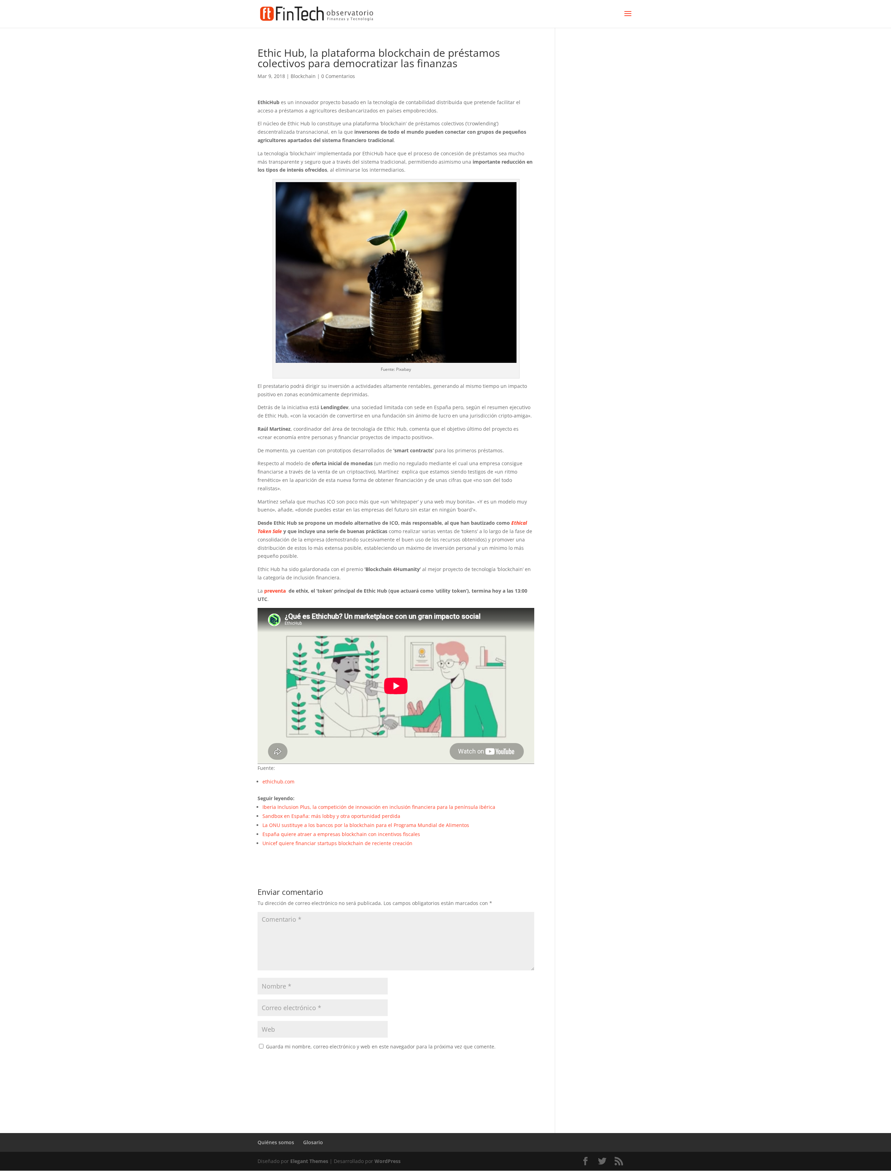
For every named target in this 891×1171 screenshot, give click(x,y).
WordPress (387, 1161)
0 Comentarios (338, 76)
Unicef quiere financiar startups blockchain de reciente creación (337, 843)
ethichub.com (278, 781)
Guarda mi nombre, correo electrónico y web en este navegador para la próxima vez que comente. (381, 1046)
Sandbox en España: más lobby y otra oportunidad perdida (331, 816)
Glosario (313, 1142)
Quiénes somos (276, 1142)
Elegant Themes (309, 1161)
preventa (275, 590)
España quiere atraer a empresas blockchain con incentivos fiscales (341, 834)
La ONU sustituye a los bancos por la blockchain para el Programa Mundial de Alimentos (365, 825)
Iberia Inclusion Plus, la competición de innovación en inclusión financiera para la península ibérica (378, 807)
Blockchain (303, 76)
